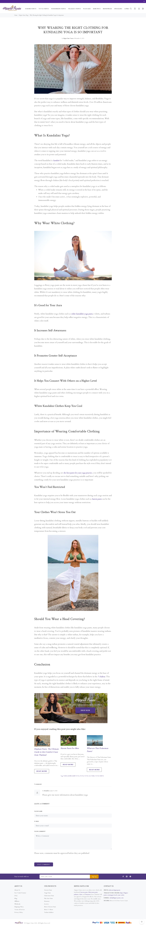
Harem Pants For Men (70, 748)
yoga (82, 776)
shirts (80, 894)
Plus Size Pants (48, 898)
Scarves (46, 904)
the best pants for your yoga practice (77, 473)
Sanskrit (56, 160)
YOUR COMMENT (39, 831)
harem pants (97, 499)
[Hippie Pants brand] (70, 708)
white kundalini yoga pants (82, 314)
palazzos (76, 894)
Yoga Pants (47, 893)
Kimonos (46, 901)
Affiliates (16, 901)
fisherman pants (93, 892)
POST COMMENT (43, 864)
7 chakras (101, 676)
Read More (41, 771)
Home (15, 15)
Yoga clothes (89, 776)
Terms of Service (19, 909)
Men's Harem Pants (50, 907)
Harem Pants (48, 890)
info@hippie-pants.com (116, 898)
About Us (17, 890)
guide (65, 776)
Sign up (94, 877)
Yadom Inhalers (49, 912)
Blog (15, 898)
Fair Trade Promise (20, 893)
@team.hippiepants (114, 890)
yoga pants (99, 776)
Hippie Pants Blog (23, 15)
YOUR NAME (38, 811)
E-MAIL (36, 821)
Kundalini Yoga (73, 776)
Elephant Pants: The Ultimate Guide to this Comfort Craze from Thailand (46, 752)
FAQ (15, 896)
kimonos (88, 894)
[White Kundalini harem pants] (73, 571)
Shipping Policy (19, 907)
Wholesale (17, 904)
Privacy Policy (18, 912)
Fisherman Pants (49, 896)
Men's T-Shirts (48, 909)
